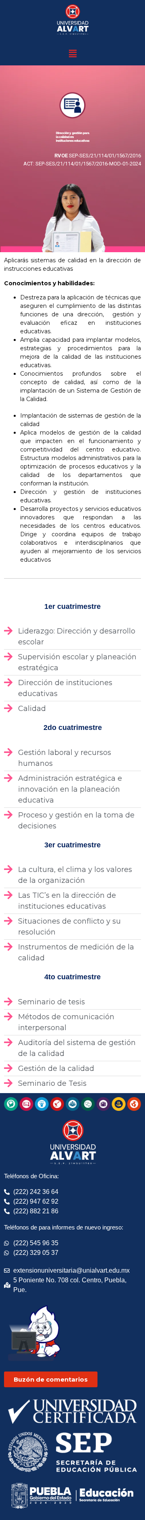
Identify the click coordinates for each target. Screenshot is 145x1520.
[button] (72, 53)
